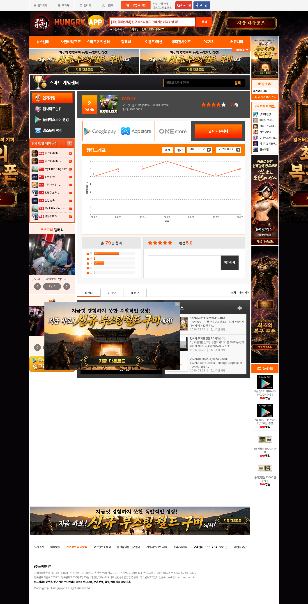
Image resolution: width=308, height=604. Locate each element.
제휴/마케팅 (180, 547)
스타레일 (133, 29)
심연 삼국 (50, 176)
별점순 (135, 292)
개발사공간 (240, 547)
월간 (180, 150)
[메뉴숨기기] (241, 50)
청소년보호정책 (102, 547)
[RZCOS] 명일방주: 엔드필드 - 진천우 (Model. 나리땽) (67, 279)
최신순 (89, 292)
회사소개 (39, 547)
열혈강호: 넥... (52, 192)
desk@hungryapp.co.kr (180, 577)
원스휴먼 (264, 149)
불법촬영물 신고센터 (128, 547)
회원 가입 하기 (160, 3)
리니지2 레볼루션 (268, 143)
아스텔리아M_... (53, 153)
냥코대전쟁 (265, 114)
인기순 (112, 292)
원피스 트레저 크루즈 (268, 126)
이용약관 (55, 547)
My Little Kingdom (56, 169)
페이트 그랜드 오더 (268, 120)
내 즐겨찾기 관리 (265, 97)
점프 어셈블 (265, 132)
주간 (167, 150)
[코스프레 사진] (52, 254)
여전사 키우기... (53, 184)
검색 (204, 22)
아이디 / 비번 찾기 (162, 7)
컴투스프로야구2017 (153, 29)
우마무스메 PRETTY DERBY (268, 137)
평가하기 (229, 262)
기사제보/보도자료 (156, 547)
